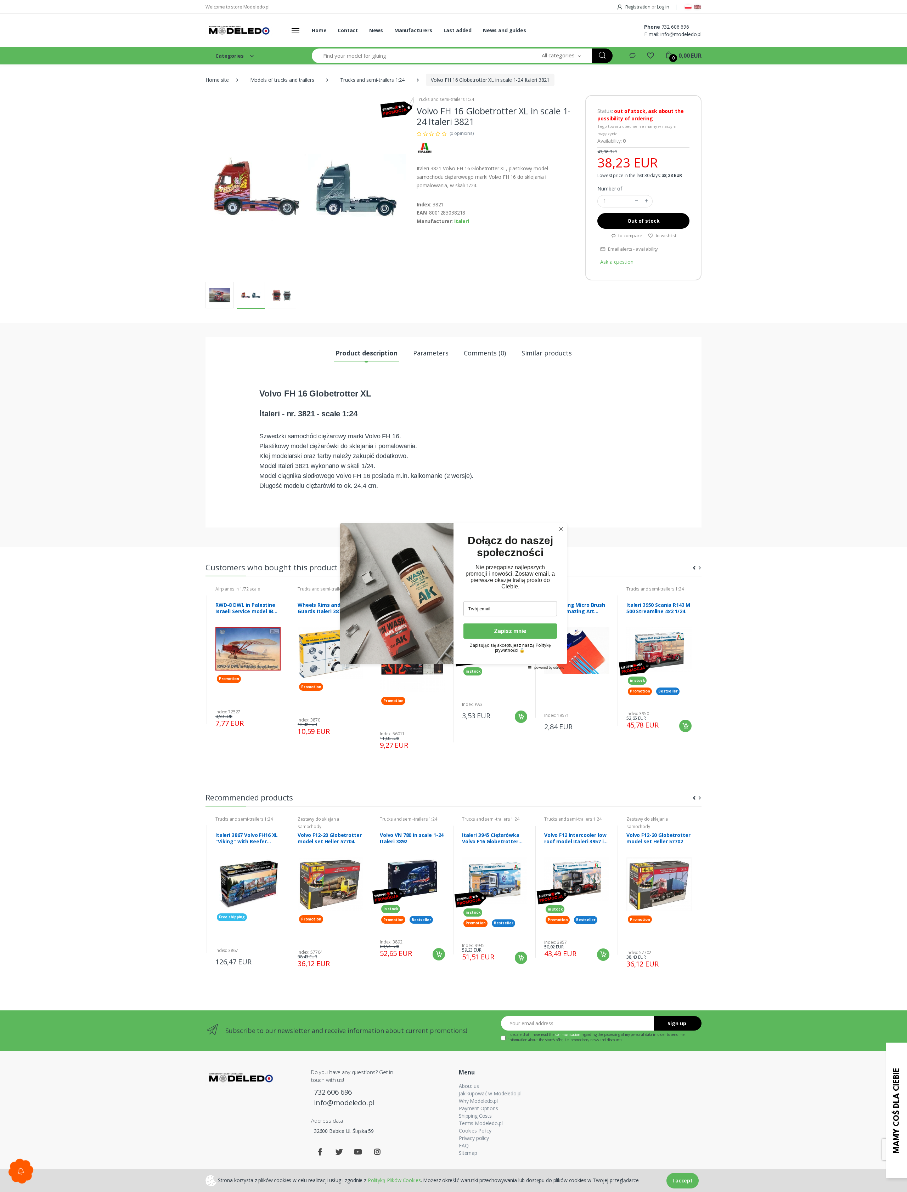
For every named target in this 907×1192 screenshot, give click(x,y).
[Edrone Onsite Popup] (453, 596)
